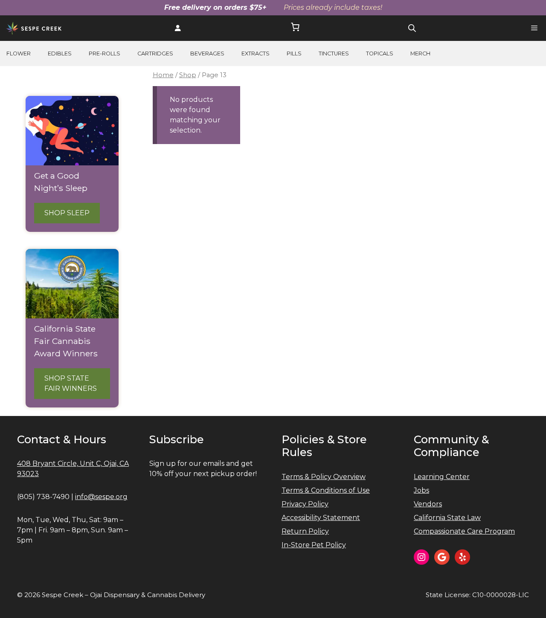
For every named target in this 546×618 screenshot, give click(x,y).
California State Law (447, 518)
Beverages (207, 53)
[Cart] (295, 28)
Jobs (421, 490)
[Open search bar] (412, 28)
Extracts (255, 53)
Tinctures (334, 53)
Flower (18, 53)
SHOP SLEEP (67, 213)
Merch (420, 53)
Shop (187, 75)
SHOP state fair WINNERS (70, 383)
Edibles (60, 53)
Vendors (428, 504)
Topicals (379, 53)
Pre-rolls (104, 53)
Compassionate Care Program (464, 531)
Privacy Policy (305, 504)
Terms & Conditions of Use (326, 490)
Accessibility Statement (321, 518)
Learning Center (442, 477)
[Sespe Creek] (34, 28)
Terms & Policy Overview (324, 477)
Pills (294, 53)
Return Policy (305, 531)
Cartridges (155, 53)
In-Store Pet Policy (314, 545)
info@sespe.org (101, 497)
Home (163, 75)
